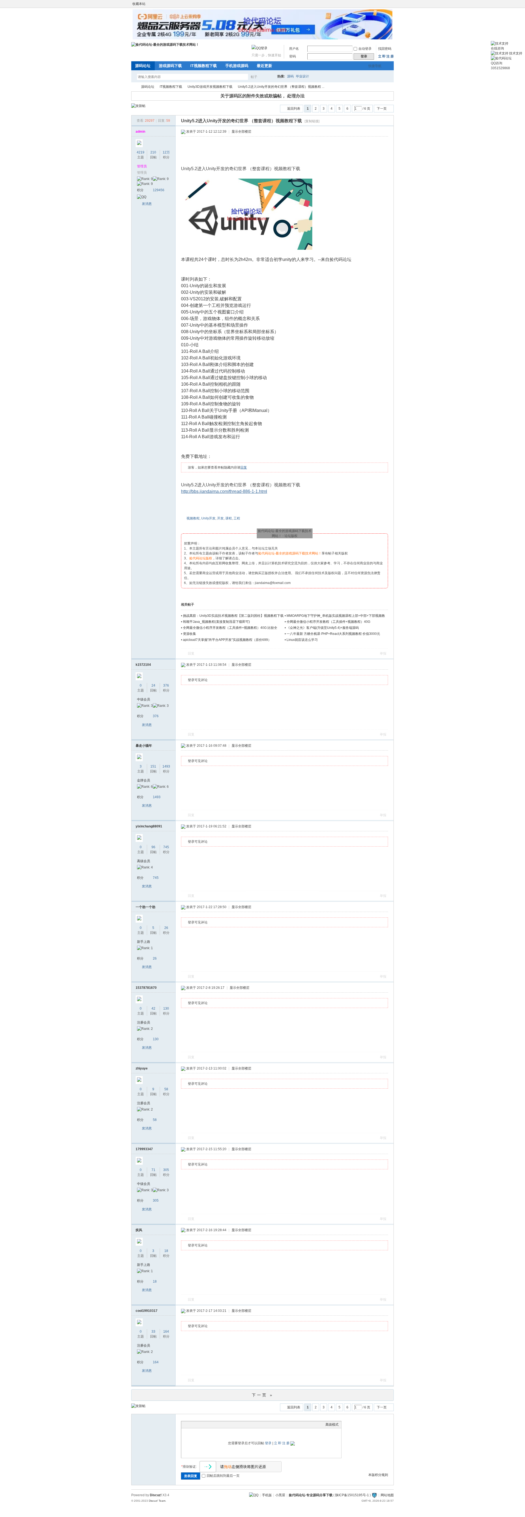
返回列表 (293, 109)
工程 (237, 518)
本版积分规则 (378, 1475)
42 (153, 1008)
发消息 (147, 204)
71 (153, 1170)
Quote (211, 1424)
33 (153, 1331)
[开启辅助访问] (386, 3)
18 (166, 1251)
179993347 (144, 1149)
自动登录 (365, 49)
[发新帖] (138, 105)
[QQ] (253, 1495)
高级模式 (332, 1424)
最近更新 (264, 65)
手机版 (267, 1495)
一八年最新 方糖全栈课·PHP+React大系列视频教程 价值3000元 (333, 634)
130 (166, 1008)
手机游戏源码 (236, 65)
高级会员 (143, 861)
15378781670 (146, 988)
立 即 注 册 (386, 56)
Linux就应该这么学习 (302, 640)
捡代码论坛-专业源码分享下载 (310, 1495)
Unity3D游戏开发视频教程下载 (210, 87)
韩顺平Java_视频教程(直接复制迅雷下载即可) (216, 622)
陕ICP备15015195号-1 (352, 1495)
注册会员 (143, 1022)
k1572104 (143, 665)
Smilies (225, 1424)
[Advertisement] (286, 151)
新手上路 (143, 942)
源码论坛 (142, 65)
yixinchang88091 (149, 826)
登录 (268, 1443)
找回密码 (384, 49)
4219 (140, 152)
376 (166, 685)
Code (218, 1424)
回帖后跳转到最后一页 (223, 1476)
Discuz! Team (157, 1500)
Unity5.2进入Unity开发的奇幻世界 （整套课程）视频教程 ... (281, 87)
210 (153, 152)
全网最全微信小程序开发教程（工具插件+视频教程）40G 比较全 (230, 628)
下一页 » (262, 1395)
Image (197, 1424)
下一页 (382, 109)
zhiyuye (142, 1068)
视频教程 (193, 518)
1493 (166, 766)
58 (166, 1089)
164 (166, 1331)
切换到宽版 (390, 3)
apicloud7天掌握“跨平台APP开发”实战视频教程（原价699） (227, 640)
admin (140, 131)
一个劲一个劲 (145, 907)
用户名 (294, 49)
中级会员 (143, 699)
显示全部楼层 (241, 131)
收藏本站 (138, 4)
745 (166, 847)
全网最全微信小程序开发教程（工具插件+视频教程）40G (328, 622)
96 (153, 847)
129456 (158, 190)
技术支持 (515, 53)
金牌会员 (143, 780)
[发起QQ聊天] (141, 197)
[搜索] (270, 77)
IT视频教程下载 (203, 65)
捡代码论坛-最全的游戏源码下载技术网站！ (133, 87)
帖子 (254, 77)
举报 (383, 653)
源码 (290, 76)
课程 (228, 518)
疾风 (139, 1230)
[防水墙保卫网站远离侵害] (374, 1495)
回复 (243, 467)
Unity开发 (208, 518)
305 (166, 1170)
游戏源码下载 (170, 65)
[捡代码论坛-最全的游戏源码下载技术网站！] (165, 45)
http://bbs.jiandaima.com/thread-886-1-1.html (224, 491)
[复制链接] (312, 121)
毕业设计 (302, 76)
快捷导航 (374, 66)
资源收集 (189, 634)
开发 (220, 518)
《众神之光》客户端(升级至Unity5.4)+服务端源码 (323, 628)
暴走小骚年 (144, 746)
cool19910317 (147, 1311)
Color (191, 1424)
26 (166, 928)
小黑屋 (280, 1495)
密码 (292, 56)
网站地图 (387, 1495)
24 (153, 685)
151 (153, 766)
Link (204, 1424)
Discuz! (156, 1495)
